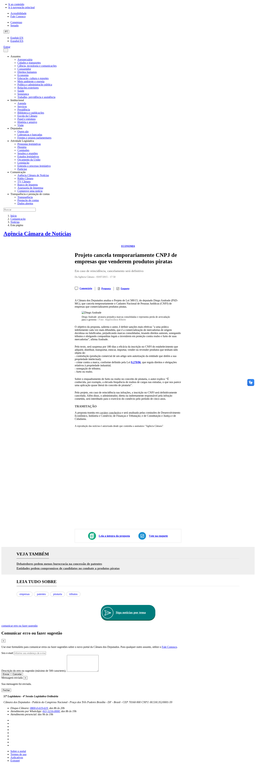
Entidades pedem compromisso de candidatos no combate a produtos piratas (68, 568)
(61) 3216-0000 (51, 711)
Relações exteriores (28, 87)
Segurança (23, 93)
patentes (41, 594)
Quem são (23, 131)
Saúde (20, 90)
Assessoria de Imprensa (30, 187)
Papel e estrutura (26, 118)
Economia (23, 75)
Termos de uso (18, 754)
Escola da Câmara (27, 115)
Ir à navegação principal (21, 7)
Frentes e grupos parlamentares (34, 137)
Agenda (21, 103)
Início (13, 215)
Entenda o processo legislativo (34, 165)
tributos (73, 594)
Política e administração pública (34, 84)
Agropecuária (24, 59)
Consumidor (24, 68)
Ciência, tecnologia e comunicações (37, 65)
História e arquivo (27, 122)
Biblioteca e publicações (30, 112)
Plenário (21, 147)
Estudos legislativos (28, 156)
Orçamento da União (28, 159)
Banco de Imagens (27, 184)
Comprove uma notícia (29, 190)
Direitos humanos (27, 72)
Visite (20, 125)
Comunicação (18, 218)
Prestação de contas (28, 200)
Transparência (25, 197)
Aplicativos (16, 757)
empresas (25, 594)
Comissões (23, 150)
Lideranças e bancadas (29, 134)
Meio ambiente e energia (30, 81)
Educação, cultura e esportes (33, 78)
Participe (22, 169)
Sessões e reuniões (27, 153)
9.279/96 (136, 362)
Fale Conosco (18, 16)
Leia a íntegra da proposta (114, 535)
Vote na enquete (158, 535)
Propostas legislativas (29, 144)
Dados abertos (25, 203)
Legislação (23, 162)
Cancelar (17, 674)
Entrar (6, 46)
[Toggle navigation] (5, 50)
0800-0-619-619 (39, 708)
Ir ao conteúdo (16, 4)
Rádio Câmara (25, 178)
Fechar (6, 690)
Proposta (106, 288)
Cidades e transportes (29, 62)
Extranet (15, 760)
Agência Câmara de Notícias (33, 175)
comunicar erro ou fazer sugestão (19, 625)
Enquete (125, 288)
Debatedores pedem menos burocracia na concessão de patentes (59, 563)
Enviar (6, 674)
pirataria (57, 594)
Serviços (22, 106)
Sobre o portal (18, 751)
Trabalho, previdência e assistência (36, 97)
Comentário (86, 288)
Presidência (23, 109)
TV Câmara (23, 181)
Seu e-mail (7, 653)
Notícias (15, 222)
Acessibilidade (18, 13)
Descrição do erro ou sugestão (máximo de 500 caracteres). (33, 670)
